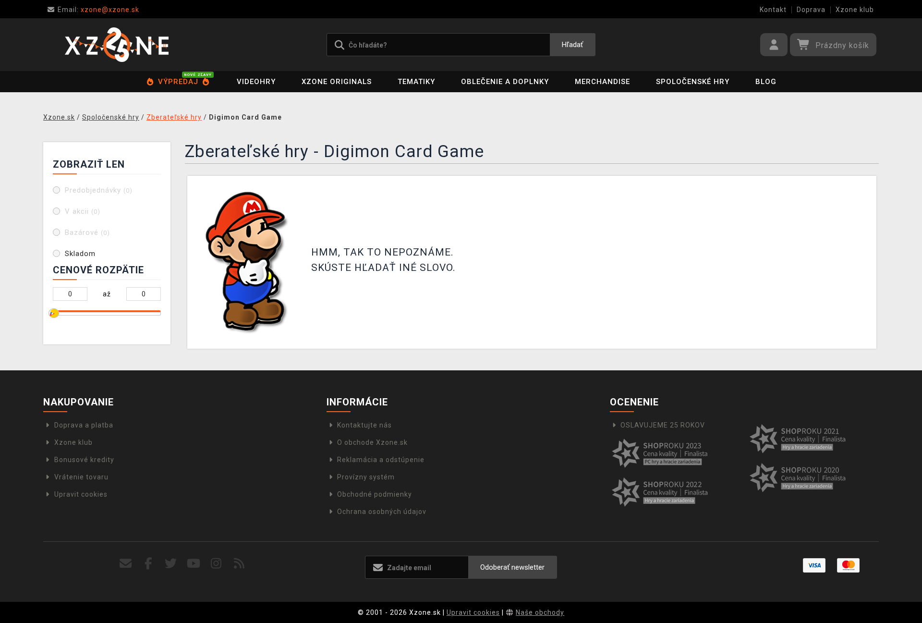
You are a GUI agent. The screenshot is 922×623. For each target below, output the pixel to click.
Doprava (811, 9)
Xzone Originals (337, 81)
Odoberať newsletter (512, 567)
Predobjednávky (99, 190)
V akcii (82, 211)
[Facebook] (148, 564)
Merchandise (602, 81)
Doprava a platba (83, 425)
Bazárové (87, 232)
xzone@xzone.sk (98, 9)
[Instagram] (216, 564)
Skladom (80, 253)
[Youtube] (193, 564)
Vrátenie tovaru (81, 477)
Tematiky (416, 81)
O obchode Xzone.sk (372, 442)
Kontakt (773, 9)
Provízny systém (366, 477)
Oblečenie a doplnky (505, 81)
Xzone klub (855, 9)
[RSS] (239, 564)
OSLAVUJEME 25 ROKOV (662, 425)
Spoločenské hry (692, 81)
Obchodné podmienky (374, 494)
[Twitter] (171, 564)
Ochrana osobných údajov (381, 511)
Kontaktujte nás (364, 425)
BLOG (765, 81)
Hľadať (572, 44)
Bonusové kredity (84, 460)
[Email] (125, 564)
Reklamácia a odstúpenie (381, 460)
